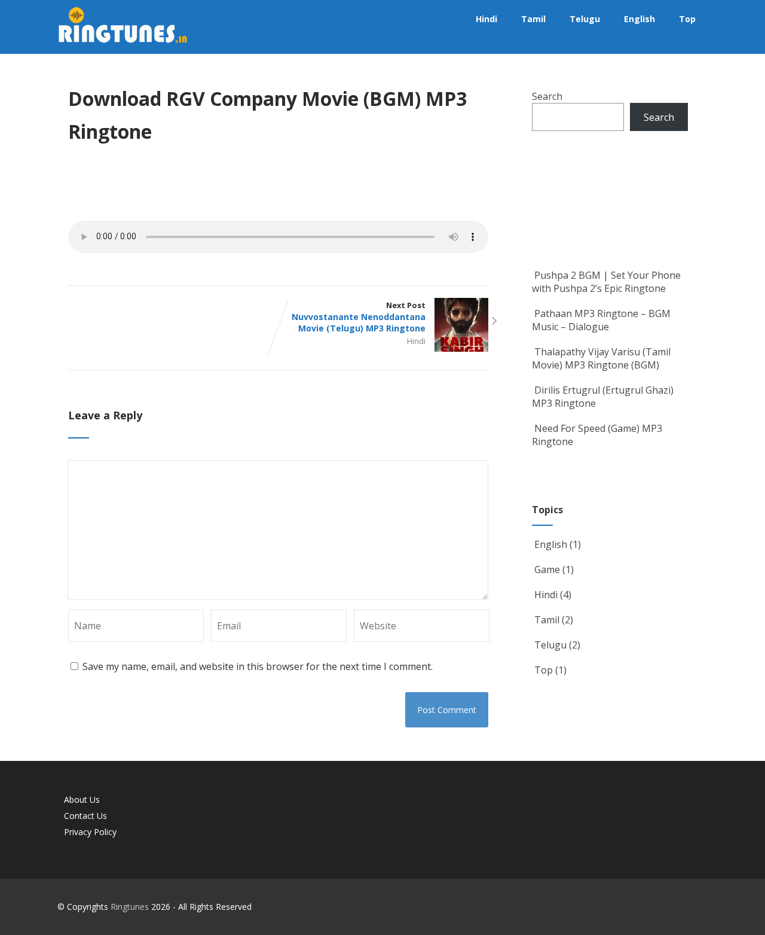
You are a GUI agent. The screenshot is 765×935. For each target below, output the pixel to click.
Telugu (585, 19)
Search (547, 96)
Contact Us (85, 815)
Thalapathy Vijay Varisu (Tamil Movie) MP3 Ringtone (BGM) (601, 358)
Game (547, 569)
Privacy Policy (90, 831)
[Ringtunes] (123, 47)
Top (687, 19)
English (639, 19)
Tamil (533, 19)
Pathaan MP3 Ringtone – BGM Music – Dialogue (601, 320)
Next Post (359, 317)
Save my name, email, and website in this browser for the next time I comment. (257, 666)
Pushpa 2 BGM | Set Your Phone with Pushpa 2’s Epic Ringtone (606, 282)
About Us (82, 799)
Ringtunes (130, 906)
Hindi (486, 19)
